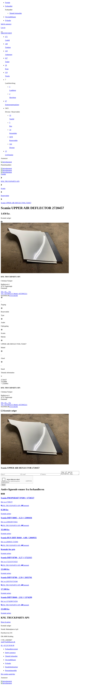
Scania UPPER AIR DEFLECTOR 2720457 (16, 203)
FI (11, 33)
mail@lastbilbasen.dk (8, 642)
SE (9, 33)
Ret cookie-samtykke (8, 674)
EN (4, 33)
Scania (3, 188)
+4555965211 (7, 294)
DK (2, 33)
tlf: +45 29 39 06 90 (7, 645)
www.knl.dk (13, 295)
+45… (6, 292)
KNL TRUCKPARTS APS (10, 181)
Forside (3, 174)
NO (7, 33)
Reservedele (5, 196)
